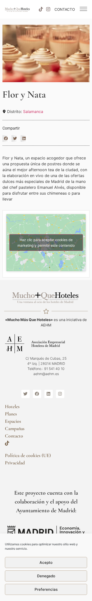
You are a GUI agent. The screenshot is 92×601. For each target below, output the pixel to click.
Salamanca (33, 111)
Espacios (13, 421)
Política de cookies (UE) (28, 455)
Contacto (14, 436)
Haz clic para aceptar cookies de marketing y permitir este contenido (46, 242)
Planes (11, 414)
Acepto (46, 562)
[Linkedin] (48, 394)
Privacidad (15, 463)
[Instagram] (48, 9)
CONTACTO (64, 9)
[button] (5, 138)
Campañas (15, 429)
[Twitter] (25, 394)
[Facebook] (37, 394)
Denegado (46, 576)
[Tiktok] (40, 9)
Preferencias (46, 589)
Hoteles (12, 407)
